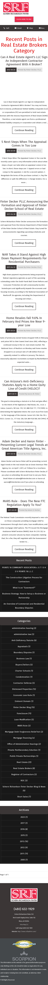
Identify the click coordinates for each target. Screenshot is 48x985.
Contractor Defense (24, 683)
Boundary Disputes (24, 652)
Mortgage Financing (24, 738)
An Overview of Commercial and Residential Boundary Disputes (24, 606)
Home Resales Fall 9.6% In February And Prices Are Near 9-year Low (24, 321)
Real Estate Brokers (24, 768)
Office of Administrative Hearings (24, 744)
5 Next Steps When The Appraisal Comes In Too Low (24, 143)
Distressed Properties (24, 689)
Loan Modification (24, 719)
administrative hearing (24, 628)
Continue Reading (24, 130)
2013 (24, 841)
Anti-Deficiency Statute (24, 640)
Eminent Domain (24, 701)
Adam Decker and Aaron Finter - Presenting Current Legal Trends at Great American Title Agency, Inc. (24, 444)
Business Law (24, 658)
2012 (24, 847)
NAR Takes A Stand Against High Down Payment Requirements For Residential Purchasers (24, 258)
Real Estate (24, 762)
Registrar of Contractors (24, 774)
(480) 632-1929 (24, 909)
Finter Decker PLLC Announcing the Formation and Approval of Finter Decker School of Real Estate (24, 205)
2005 (24, 860)
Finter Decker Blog (24, 707)
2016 (24, 829)
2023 (24, 817)
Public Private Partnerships (24, 756)
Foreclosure (24, 713)
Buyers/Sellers (24, 665)
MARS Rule (24, 725)
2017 (24, 823)
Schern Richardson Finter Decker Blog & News (24, 788)
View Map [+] (24, 924)
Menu (42, 28)
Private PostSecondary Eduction (24, 750)
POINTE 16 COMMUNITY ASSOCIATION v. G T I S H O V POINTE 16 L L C (24, 569)
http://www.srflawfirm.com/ (27, 931)
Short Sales (24, 796)
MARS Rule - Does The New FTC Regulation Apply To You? (24, 503)
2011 (24, 853)
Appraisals (24, 646)
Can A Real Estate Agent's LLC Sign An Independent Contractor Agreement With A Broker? (24, 60)
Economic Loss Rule (24, 695)
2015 (24, 835)
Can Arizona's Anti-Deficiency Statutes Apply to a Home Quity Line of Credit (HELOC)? (24, 384)
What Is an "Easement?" (24, 588)
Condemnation (24, 677)
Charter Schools (24, 671)
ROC (24, 780)
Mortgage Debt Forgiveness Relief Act (24, 732)
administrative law (24, 634)
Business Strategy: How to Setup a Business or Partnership (24, 595)
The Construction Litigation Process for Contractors (24, 579)
